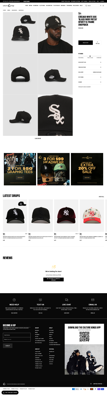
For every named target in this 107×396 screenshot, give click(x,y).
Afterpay (51, 340)
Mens (30, 5)
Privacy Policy (38, 361)
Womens (35, 5)
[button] (103, 6)
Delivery (89, 72)
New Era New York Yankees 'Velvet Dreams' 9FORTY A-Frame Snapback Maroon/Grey (64, 237)
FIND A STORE (92, 1)
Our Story (37, 351)
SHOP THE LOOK (65, 1)
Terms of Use (38, 363)
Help (50, 327)
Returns (51, 330)
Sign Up (8, 345)
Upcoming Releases (40, 340)
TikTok (51, 363)
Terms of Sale (38, 366)
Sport (36, 336)
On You (51, 338)
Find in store (82, 67)
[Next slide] (104, 215)
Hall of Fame (38, 353)
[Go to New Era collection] (82, 13)
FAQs (50, 336)
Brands (63, 5)
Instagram (51, 355)
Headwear (49, 5)
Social (51, 349)
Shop (37, 327)
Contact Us (38, 359)
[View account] (101, 6)
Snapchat (51, 357)
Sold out (85, 42)
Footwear (56, 5)
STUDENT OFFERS (75, 1)
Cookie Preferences (54, 344)
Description (82, 62)
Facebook (51, 351)
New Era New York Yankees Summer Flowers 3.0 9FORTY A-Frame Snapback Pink (91, 237)
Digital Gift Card (39, 338)
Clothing (42, 5)
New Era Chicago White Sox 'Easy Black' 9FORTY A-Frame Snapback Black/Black (41, 237)
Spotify (51, 361)
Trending (69, 5)
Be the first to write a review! (53, 279)
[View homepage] (8, 5)
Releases (76, 5)
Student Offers (53, 342)
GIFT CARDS (84, 1)
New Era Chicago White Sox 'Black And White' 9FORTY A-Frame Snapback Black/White (14, 237)
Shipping (51, 332)
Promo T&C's (38, 368)
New (26, 5)
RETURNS (80, 77)
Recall (51, 334)
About (37, 349)
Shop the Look (39, 355)
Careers (37, 357)
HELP (98, 1)
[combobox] (91, 5)
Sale (81, 5)
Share (80, 82)
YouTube (51, 359)
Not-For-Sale (38, 342)
